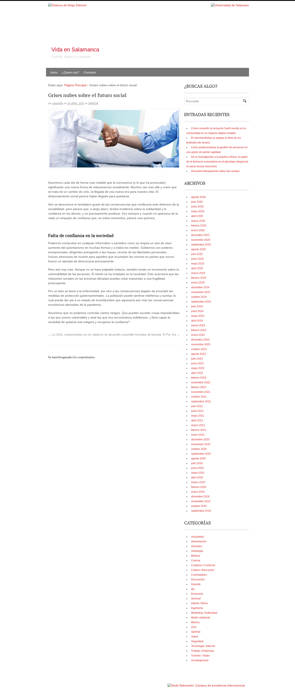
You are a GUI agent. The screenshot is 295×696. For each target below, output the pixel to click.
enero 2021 (198, 434)
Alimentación (198, 541)
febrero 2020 (198, 487)
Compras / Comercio (203, 565)
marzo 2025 (198, 273)
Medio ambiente (200, 617)
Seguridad (197, 641)
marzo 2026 (198, 220)
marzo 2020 (198, 482)
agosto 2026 (198, 197)
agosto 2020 (198, 458)
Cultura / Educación (202, 570)
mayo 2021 (197, 415)
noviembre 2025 (200, 239)
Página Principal (75, 85)
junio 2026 (197, 206)
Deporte (196, 584)
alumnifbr (57, 103)
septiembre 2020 (201, 453)
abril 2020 (197, 477)
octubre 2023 (199, 349)
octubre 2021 (199, 396)
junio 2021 (197, 411)
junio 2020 (197, 468)
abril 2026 (197, 216)
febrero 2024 (198, 330)
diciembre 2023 (200, 339)
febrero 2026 (198, 225)
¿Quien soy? (70, 72)
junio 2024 (197, 311)
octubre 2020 (199, 449)
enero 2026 (198, 230)
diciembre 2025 (200, 235)
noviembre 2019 (200, 501)
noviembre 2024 (200, 292)
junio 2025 (197, 258)
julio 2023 (197, 358)
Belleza (195, 555)
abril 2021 (197, 420)
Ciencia (195, 560)
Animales (196, 546)
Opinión (93, 103)
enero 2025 (198, 282)
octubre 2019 (199, 506)
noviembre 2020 (200, 444)
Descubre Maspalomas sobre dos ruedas (215, 171)
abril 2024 (197, 320)
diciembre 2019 (200, 496)
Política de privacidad (153, 683)
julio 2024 (197, 306)
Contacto (90, 72)
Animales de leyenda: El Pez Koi (157, 334)
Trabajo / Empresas (202, 650)
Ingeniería (197, 608)
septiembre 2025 (201, 244)
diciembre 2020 (200, 439)
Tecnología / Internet (203, 646)
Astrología (197, 551)
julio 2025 (197, 254)
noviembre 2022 (200, 382)
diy (193, 589)
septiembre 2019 (201, 510)
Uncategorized (199, 660)
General (196, 598)
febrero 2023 (198, 377)
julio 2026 (197, 201)
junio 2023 (197, 363)
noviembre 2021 (200, 391)
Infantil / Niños (199, 603)
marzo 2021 (198, 425)
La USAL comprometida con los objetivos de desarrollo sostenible (91, 334)
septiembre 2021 (201, 401)
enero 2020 (198, 491)
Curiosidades (199, 574)
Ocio (194, 627)
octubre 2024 (199, 296)
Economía (197, 593)
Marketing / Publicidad (204, 612)
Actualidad (197, 536)
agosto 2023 (198, 353)
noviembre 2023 (200, 344)
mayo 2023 (197, 368)
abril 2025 (197, 268)
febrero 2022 (198, 387)
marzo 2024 (198, 325)
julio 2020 (197, 463)
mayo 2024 (197, 315)
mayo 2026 (197, 211)
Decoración (198, 579)
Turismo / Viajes (200, 655)
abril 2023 (197, 372)
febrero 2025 (198, 277)
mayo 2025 (197, 263)
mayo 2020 (197, 472)
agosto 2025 (198, 249)
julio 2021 (197, 406)
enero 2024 (198, 334)
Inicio (53, 72)
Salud (194, 636)
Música (195, 622)
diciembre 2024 (200, 287)
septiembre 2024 (201, 301)
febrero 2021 (198, 430)
